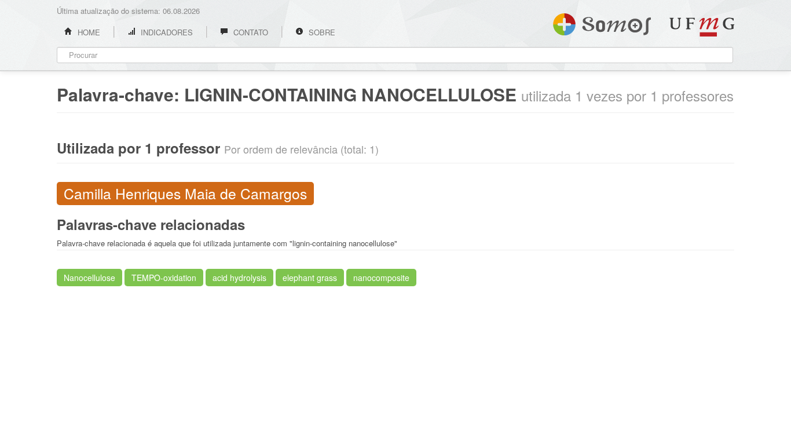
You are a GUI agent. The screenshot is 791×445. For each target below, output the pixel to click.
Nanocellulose (89, 277)
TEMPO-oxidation (163, 277)
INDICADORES (165, 32)
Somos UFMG (602, 22)
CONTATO (249, 32)
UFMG (701, 27)
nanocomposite (381, 277)
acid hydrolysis (239, 277)
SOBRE (320, 32)
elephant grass (310, 277)
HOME (87, 32)
